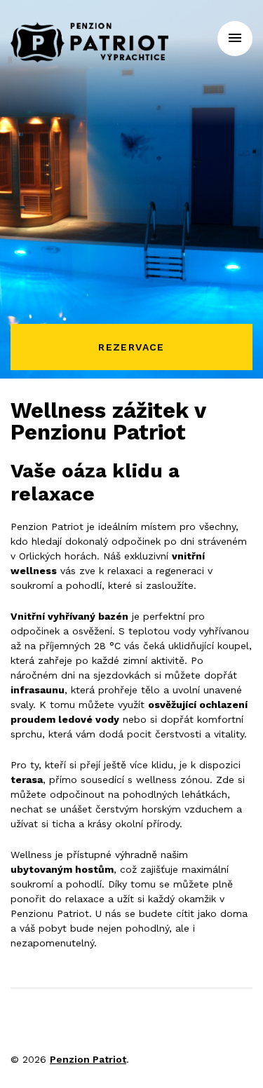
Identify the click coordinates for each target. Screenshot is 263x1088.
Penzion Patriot (88, 1059)
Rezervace (131, 347)
